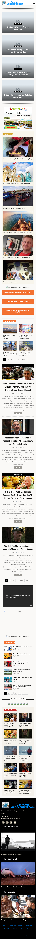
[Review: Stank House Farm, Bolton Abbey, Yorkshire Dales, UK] (18, 67)
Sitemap (6, 928)
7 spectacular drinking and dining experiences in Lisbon (18, 51)
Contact (15, 928)
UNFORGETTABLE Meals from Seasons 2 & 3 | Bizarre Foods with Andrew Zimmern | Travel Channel (18, 495)
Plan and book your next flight (18, 301)
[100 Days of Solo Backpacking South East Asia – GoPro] (18, 221)
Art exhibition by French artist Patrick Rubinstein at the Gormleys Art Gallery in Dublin (18, 440)
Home (4, 926)
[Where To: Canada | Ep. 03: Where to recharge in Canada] (10, 750)
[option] (18, 57)
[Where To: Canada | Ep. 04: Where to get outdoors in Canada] (25, 750)
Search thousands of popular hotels (18, 293)
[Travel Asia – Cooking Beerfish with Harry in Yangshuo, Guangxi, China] (18, 147)
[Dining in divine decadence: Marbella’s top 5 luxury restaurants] (18, 90)
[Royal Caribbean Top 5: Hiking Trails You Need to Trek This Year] (10, 328)
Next (23, 359)
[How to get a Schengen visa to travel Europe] (8, 648)
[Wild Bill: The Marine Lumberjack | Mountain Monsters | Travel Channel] (18, 535)
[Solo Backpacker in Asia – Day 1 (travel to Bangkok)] (18, 245)
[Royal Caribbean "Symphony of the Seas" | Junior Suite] (10, 346)
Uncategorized (18, 366)
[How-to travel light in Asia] (18, 270)
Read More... (18, 413)
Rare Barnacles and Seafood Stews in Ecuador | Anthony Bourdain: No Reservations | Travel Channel (18, 386)
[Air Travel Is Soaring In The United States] (18, 840)
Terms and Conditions (15, 926)
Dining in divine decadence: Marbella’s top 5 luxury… (18, 96)
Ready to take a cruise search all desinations (18, 311)
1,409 (21, 580)
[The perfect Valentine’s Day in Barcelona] (18, 22)
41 (19, 693)
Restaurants (18, 23)
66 (18, 359)
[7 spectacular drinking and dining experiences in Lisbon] (18, 45)
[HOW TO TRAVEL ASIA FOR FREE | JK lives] (18, 196)
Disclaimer (29, 926)
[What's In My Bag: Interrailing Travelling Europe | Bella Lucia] (8, 664)
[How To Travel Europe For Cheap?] (8, 656)
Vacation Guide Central (17, 935)
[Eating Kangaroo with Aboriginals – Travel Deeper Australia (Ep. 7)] (18, 906)
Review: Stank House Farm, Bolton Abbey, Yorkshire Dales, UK (18, 73)
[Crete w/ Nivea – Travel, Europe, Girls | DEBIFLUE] (8, 679)
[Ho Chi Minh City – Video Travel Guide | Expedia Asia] (18, 172)
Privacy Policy (25, 928)
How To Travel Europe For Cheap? (21, 654)
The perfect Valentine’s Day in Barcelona (18, 28)
